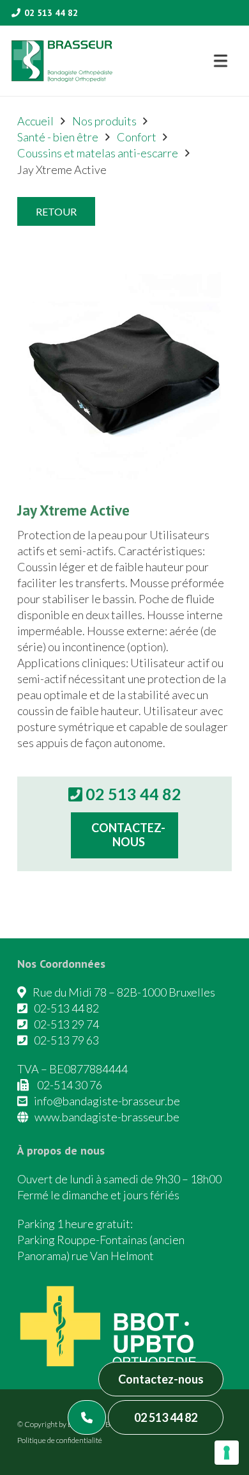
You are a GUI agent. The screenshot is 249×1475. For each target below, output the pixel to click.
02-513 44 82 (66, 1008)
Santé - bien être (57, 137)
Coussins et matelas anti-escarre (97, 153)
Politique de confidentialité (59, 1440)
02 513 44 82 (165, 1417)
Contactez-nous (161, 1379)
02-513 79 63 (66, 1040)
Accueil (35, 121)
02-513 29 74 (66, 1024)
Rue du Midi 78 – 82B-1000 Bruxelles (124, 992)
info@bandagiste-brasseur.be (107, 1101)
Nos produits (104, 121)
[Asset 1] (61, 61)
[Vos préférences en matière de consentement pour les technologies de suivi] (227, 1452)
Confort (136, 137)
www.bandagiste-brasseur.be (106, 1117)
